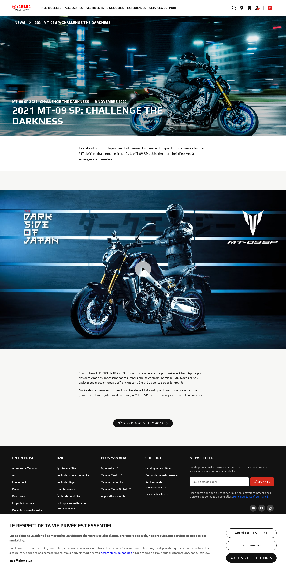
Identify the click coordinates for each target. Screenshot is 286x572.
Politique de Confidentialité (250, 496)
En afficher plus (20, 560)
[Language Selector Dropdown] (270, 8)
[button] (143, 269)
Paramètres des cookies (251, 533)
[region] (143, 543)
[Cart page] (249, 7)
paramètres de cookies (116, 552)
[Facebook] (261, 508)
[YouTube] (253, 508)
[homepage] (21, 7)
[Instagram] (270, 508)
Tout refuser (251, 545)
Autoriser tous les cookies (251, 558)
